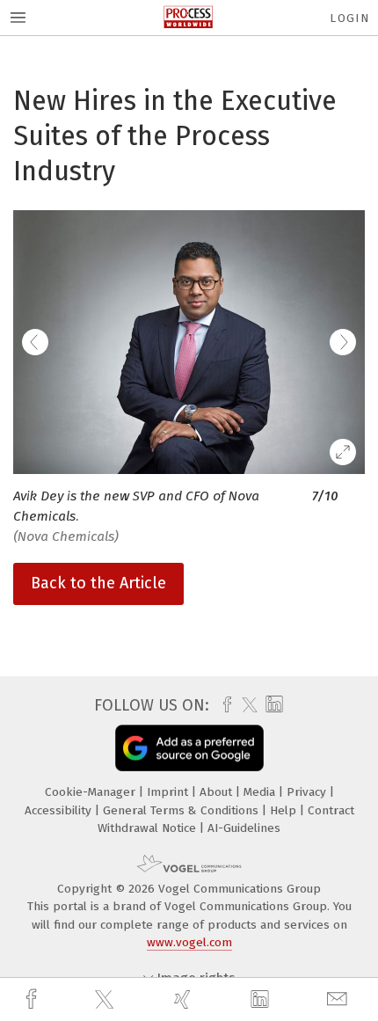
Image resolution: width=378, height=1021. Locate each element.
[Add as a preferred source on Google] (189, 748)
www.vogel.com (189, 942)
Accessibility (60, 810)
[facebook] (33, 999)
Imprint (169, 791)
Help (285, 810)
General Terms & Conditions (182, 810)
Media (261, 791)
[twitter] (106, 1000)
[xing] (184, 999)
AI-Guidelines (243, 827)
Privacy (308, 791)
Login (349, 18)
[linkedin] (262, 999)
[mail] (339, 999)
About (218, 791)
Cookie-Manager (92, 791)
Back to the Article (98, 583)
